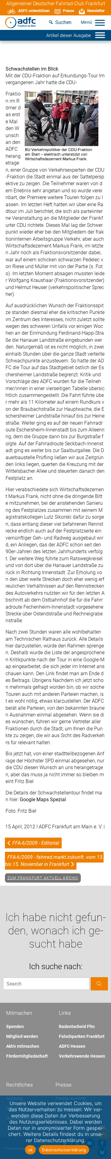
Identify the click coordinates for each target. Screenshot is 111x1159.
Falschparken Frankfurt (82, 1036)
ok (30, 1149)
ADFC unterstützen (34, 11)
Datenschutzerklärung (64, 1149)
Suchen (63, 22)
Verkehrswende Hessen (82, 1056)
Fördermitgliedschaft (27, 1056)
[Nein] (103, 1127)
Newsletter (96, 11)
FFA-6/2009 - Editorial (35, 843)
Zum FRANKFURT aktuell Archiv (42, 878)
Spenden (15, 1026)
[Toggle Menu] (100, 23)
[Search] (99, 983)
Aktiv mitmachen (22, 1046)
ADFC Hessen (72, 1046)
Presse (68, 11)
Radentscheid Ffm (77, 1026)
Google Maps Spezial (43, 799)
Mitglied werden (22, 1036)
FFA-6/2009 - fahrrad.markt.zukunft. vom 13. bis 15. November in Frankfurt (54, 860)
